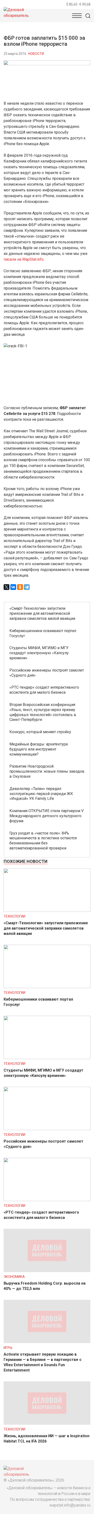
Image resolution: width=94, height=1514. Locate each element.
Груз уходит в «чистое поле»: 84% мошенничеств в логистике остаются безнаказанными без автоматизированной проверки (43, 840)
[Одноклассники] (20, 587)
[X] (6, 587)
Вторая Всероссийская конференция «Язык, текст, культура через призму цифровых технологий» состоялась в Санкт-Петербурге (42, 712)
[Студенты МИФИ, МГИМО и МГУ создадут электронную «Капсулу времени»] (47, 1057)
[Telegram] (27, 587)
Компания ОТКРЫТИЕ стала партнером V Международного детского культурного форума (46, 816)
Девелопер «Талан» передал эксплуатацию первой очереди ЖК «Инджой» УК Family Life (41, 793)
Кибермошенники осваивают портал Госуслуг (42, 633)
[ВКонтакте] (13, 587)
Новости (36, 54)
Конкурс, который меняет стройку (40, 732)
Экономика (14, 1277)
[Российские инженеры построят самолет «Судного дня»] (47, 1128)
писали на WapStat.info (24, 259)
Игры (8, 1348)
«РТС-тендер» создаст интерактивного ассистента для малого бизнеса (44, 690)
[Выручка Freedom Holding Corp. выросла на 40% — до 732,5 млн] (47, 1270)
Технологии (14, 916)
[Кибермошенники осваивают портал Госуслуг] (47, 986)
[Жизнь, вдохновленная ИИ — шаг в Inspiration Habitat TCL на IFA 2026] (47, 1423)
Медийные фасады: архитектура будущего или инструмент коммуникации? (38, 749)
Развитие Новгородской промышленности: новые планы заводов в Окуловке (46, 771)
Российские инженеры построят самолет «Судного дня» (46, 673)
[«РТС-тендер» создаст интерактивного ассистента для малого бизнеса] (47, 1199)
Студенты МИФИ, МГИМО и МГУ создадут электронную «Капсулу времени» (39, 653)
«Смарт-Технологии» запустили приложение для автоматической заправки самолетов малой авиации (42, 613)
